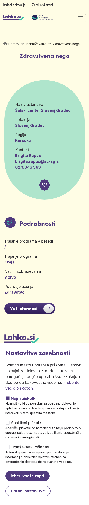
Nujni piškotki (24, 398)
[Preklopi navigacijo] (81, 18)
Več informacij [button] (24, 308)
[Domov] (13, 18)
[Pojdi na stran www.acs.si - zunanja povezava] (35, 18)
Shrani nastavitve (28, 491)
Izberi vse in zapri (27, 476)
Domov (13, 44)
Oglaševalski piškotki (30, 447)
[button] (44, 185)
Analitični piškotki (26, 422)
